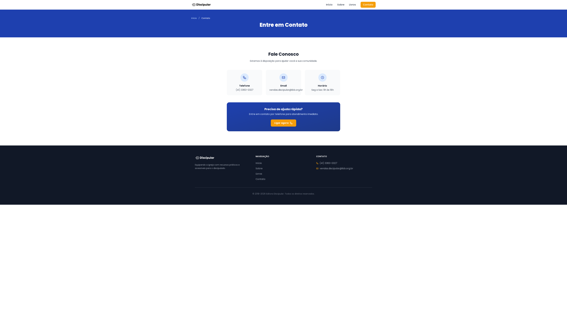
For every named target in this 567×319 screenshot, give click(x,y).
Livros (352, 4)
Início (329, 4)
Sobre (340, 4)
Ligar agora (281, 123)
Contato (368, 4)
